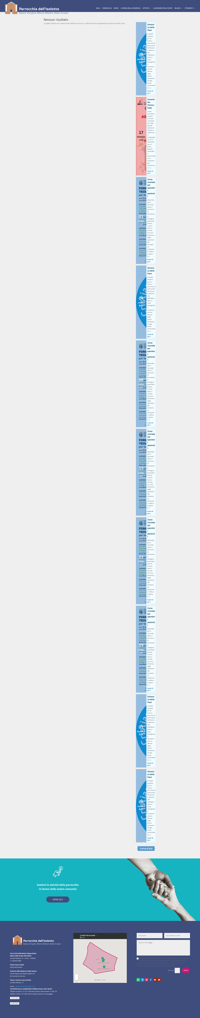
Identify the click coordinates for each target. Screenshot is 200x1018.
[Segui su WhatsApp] (138, 979)
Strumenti (189, 8)
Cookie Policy (14, 1003)
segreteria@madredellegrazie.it (24, 986)
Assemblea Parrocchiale (151, 103)
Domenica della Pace (150, 27)
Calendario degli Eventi (162, 8)
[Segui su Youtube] (155, 979)
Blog (98, 8)
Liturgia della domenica (130, 8)
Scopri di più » (150, 92)
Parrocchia (107, 8)
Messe (116, 8)
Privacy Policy (15, 998)
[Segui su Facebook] (150, 979)
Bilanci (177, 8)
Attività (146, 8)
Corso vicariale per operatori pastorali (151, 188)
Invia (186, 970)
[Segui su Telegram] (142, 979)
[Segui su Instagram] (146, 979)
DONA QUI (58, 899)
